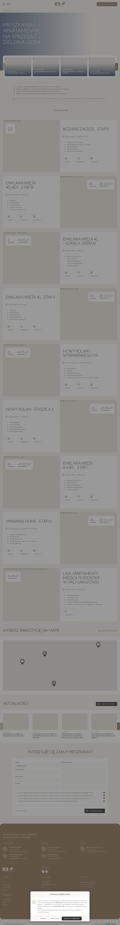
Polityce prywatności (43, 912)
